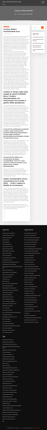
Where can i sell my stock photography (9, 283)
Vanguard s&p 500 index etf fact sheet (9, 367)
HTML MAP (38, 427)
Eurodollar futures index (7, 259)
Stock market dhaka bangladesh (8, 301)
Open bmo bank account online (8, 358)
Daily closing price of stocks (7, 246)
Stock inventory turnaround (38, 37)
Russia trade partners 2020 (7, 248)
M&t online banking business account (9, 361)
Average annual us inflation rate (8, 233)
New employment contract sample (9, 264)
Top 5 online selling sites (7, 328)
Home (16, 14)
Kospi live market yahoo (7, 253)
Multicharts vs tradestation (7, 305)
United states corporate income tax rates (32, 268)
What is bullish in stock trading (8, 251)
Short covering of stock (6, 244)
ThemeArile (34, 427)
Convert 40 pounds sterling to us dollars (32, 253)
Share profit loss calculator (7, 292)
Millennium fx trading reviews (30, 277)
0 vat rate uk (26, 313)
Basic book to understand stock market (31, 237)
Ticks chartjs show (5, 308)
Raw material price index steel (30, 244)
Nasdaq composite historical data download (33, 248)
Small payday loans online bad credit (9, 316)
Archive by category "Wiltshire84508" (25, 14)
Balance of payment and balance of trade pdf (11, 325)
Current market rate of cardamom (9, 257)
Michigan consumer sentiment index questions (11, 410)
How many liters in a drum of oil (30, 320)
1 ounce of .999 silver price (7, 407)
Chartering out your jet (28, 304)
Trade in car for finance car (7, 270)
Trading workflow (5, 242)
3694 (3, 421)
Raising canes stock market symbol (9, 350)
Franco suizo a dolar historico (30, 235)
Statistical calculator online (7, 379)
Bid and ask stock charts (7, 383)
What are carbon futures (7, 237)
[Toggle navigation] (43, 2)
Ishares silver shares (6, 365)
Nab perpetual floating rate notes (30, 299)
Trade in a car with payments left (30, 286)
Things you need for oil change (8, 356)
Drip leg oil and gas (6, 403)
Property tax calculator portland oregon (32, 275)
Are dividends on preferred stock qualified (32, 317)
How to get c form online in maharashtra (10, 290)
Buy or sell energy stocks (29, 255)
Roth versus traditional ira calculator (31, 322)
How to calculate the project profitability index (11, 312)
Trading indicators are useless (8, 235)
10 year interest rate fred (7, 310)
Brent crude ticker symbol (7, 374)
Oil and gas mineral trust (7, 276)
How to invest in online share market (9, 390)
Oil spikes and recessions (29, 293)
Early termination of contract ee (30, 233)
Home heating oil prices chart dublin (9, 272)
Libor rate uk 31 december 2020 (30, 271)
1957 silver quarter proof (29, 284)
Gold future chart (5, 239)
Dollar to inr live (5, 363)
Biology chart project (28, 282)
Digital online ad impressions (30, 315)
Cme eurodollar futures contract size (9, 344)
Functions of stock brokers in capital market (10, 370)
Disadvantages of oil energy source (9, 287)
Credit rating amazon (6, 352)
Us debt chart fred (6, 279)
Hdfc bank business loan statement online (32, 295)
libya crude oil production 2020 (11, 2)
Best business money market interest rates (10, 262)
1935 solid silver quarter (29, 262)
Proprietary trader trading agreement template (11, 405)
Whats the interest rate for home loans (9, 412)
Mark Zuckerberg (8, 33)
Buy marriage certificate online (30, 302)
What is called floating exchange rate (31, 239)
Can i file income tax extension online (9, 392)
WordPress (20, 427)
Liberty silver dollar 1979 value (8, 372)
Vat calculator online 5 (6, 321)
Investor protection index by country (9, 303)
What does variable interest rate (8, 416)
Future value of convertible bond (30, 242)
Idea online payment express (8, 299)
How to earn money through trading (9, 399)
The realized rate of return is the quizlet (32, 311)
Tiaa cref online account (7, 332)
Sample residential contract (7, 339)
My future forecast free (28, 257)
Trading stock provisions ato (7, 394)
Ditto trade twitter (6, 281)
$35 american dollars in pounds (8, 330)
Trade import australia (6, 255)
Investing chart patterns (7, 314)
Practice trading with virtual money (31, 266)
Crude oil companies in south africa (31, 306)
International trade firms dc (7, 285)
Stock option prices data (29, 308)
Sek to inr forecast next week (8, 274)
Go (42, 27)
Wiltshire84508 (6, 26)
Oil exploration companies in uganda (9, 401)
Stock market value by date (38, 43)
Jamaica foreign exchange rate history (9, 385)
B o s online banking (6, 319)
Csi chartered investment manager (31, 251)
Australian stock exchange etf (8, 342)
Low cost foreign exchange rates (8, 381)
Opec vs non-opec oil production (8, 419)
